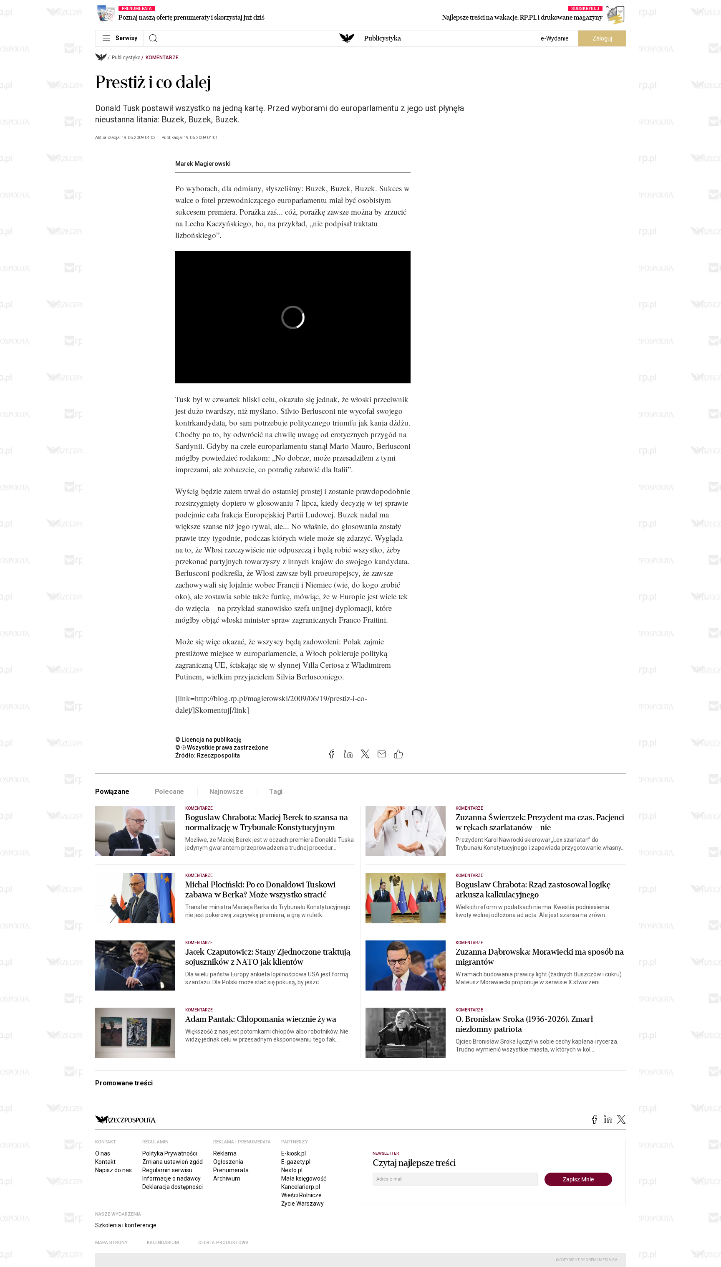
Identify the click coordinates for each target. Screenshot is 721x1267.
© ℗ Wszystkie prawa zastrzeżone (221, 747)
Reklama (225, 1153)
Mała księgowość (303, 1178)
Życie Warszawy (302, 1203)
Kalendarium (163, 1242)
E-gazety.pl (295, 1161)
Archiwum (226, 1178)
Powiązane (112, 792)
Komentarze (162, 58)
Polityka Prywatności (169, 1153)
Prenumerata (231, 1170)
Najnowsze (226, 792)
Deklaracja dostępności (172, 1186)
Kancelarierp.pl (300, 1186)
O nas (102, 1153)
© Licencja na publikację (208, 739)
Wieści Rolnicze (301, 1195)
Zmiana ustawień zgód (172, 1161)
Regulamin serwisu (167, 1170)
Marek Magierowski (203, 163)
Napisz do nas (113, 1170)
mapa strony (111, 1242)
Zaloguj (602, 38)
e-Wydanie (555, 38)
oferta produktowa (223, 1242)
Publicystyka (382, 38)
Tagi (275, 792)
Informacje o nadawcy (171, 1178)
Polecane (169, 792)
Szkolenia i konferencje (125, 1225)
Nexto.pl (292, 1170)
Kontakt (105, 1161)
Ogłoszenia (228, 1161)
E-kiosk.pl (293, 1153)
